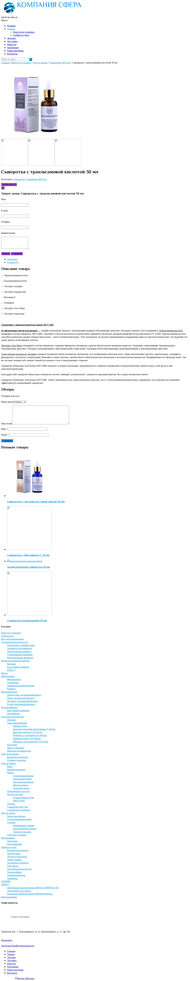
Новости (11, 44)
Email (4, 434)
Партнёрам (13, 47)
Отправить (17, 254)
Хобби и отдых (21, 35)
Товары (11, 29)
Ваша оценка (7, 401)
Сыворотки (19, 179)
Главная (11, 26)
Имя (4, 428)
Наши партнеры (15, 50)
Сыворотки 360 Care (59, 62)
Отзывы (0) (13, 262)
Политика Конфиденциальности (17, 945)
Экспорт (11, 38)
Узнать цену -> (9, 184)
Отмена (5, 254)
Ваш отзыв (6, 423)
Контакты (12, 54)
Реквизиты (6, 940)
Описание (12, 259)
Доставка (12, 41)
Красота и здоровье (24, 32)
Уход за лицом (40, 62)
